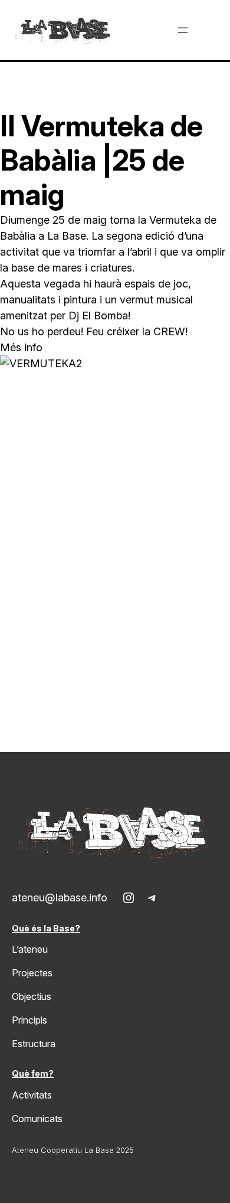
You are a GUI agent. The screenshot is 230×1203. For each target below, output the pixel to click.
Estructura (33, 1044)
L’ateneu (30, 949)
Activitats (32, 1095)
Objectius (31, 996)
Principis (29, 1020)
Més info (21, 347)
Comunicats (37, 1118)
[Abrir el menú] (182, 30)
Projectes (32, 973)
